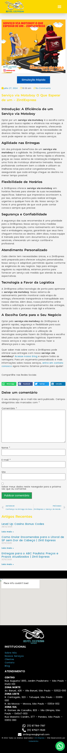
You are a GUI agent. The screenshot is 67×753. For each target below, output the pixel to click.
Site (4, 472)
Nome (6, 448)
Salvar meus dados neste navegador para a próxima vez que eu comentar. (31, 488)
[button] (59, 7)
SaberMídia (33, 741)
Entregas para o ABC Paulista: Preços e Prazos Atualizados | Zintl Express (30, 555)
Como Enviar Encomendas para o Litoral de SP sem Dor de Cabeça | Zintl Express (33, 538)
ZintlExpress (39, 738)
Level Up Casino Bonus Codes (23, 524)
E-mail (6, 460)
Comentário (9, 408)
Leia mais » (8, 531)
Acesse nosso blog (26, 356)
